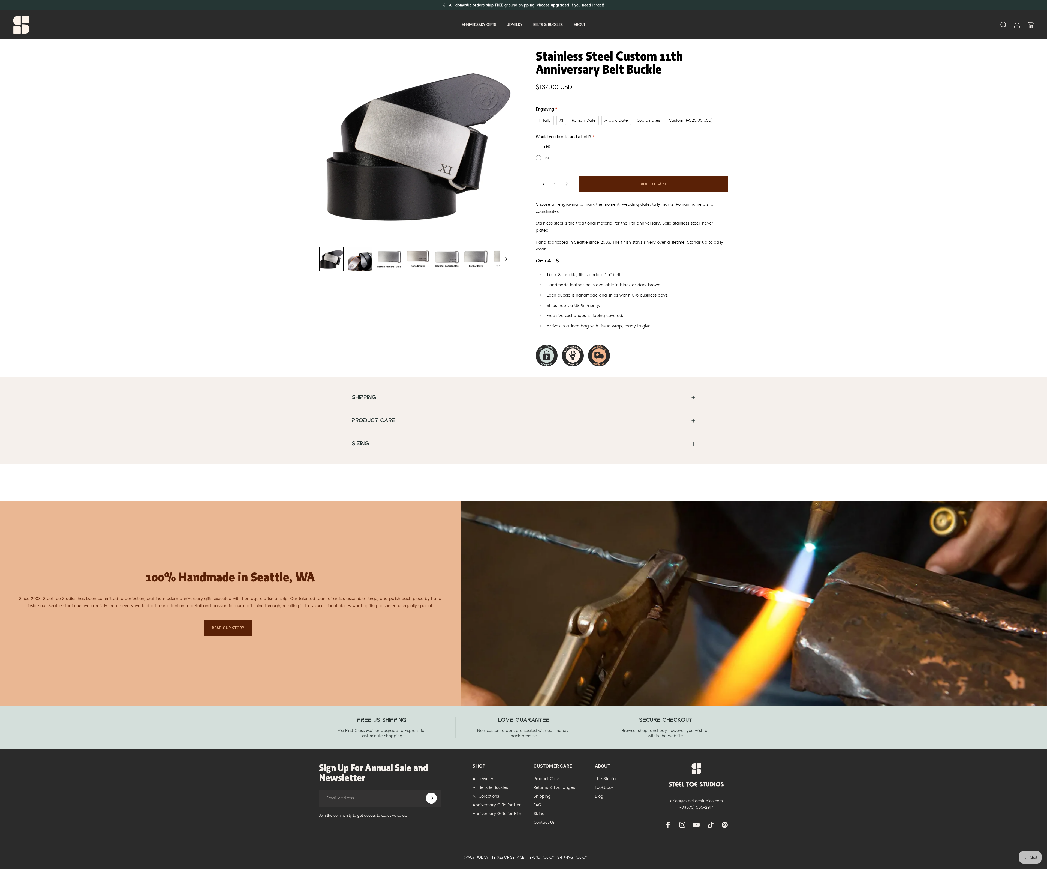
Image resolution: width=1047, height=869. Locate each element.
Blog (599, 796)
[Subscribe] (431, 798)
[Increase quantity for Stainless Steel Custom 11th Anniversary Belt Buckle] (568, 184)
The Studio (605, 778)
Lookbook (604, 787)
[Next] (497, 159)
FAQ (537, 804)
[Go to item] (331, 259)
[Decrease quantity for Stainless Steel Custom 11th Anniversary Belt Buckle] (542, 184)
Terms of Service (508, 857)
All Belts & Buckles (490, 787)
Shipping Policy (572, 857)
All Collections (486, 796)
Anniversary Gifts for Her (497, 804)
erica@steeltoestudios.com (696, 800)
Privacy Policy (474, 857)
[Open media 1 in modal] (415, 146)
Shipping (542, 796)
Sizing (539, 813)
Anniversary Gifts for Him (497, 813)
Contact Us (544, 822)
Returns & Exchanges (554, 787)
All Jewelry (483, 778)
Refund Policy (540, 857)
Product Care (546, 778)
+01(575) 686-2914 (696, 807)
